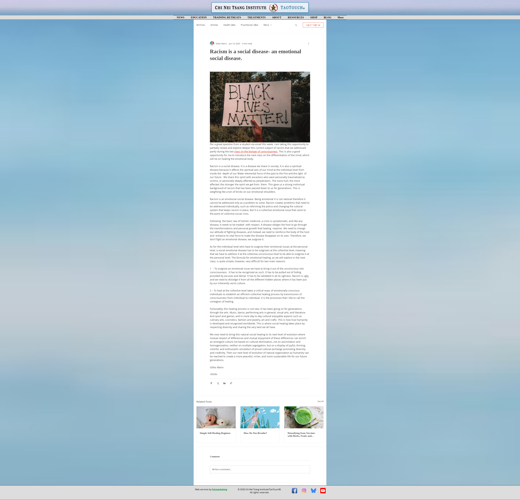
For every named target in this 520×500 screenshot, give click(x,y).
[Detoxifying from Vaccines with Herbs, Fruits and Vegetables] (304, 417)
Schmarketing (219, 489)
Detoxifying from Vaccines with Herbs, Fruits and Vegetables (301, 434)
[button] (199, 17)
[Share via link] (231, 383)
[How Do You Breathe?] (260, 417)
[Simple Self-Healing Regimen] (216, 417)
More (266, 24)
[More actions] (308, 43)
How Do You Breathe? (255, 433)
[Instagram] (304, 490)
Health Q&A (229, 24)
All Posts (200, 24)
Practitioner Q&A (249, 24)
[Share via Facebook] (211, 383)
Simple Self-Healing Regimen (215, 433)
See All (321, 401)
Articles (214, 24)
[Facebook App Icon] (294, 490)
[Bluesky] (313, 490)
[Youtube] (323, 490)
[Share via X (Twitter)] (218, 383)
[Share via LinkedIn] (224, 383)
